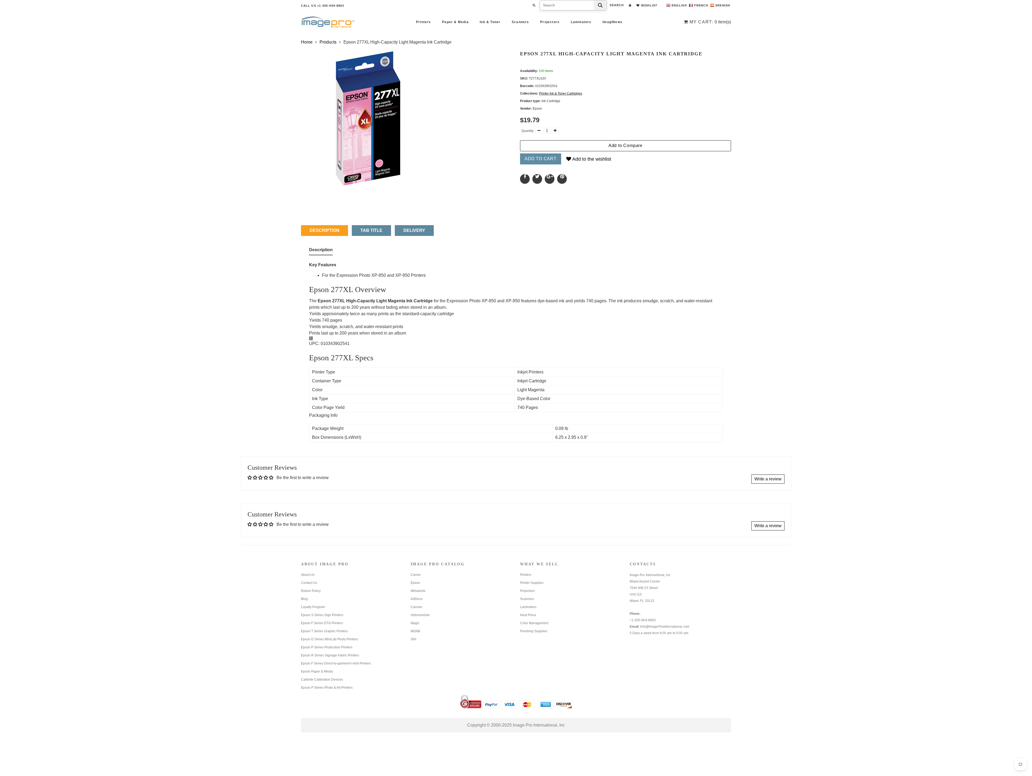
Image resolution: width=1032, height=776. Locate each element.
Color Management (534, 623)
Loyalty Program (313, 607)
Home (307, 42)
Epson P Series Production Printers (326, 647)
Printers (423, 22)
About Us (307, 575)
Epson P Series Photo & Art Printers (327, 687)
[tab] (321, 251)
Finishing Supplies (533, 631)
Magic (415, 623)
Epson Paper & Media (317, 671)
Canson (416, 607)
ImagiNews (612, 22)
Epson (415, 583)
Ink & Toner (490, 22)
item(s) (710, 22)
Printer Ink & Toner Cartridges (560, 93)
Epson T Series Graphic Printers (324, 631)
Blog (304, 599)
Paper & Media (455, 22)
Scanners (520, 22)
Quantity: (527, 131)
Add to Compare (625, 145)
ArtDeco (416, 599)
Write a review (768, 479)
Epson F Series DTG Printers (322, 623)
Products (328, 42)
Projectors (550, 22)
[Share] (525, 179)
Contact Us (309, 583)
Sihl (413, 639)
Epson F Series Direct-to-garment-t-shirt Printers (336, 663)
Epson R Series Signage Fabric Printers (330, 655)
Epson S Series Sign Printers (322, 615)
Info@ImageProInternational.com (664, 626)
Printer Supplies (531, 583)
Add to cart (541, 158)
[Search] (600, 5)
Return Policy (311, 591)
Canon (416, 575)
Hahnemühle (420, 615)
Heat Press (528, 615)
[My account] (630, 5)
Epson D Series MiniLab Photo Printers (329, 639)
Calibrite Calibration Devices (322, 679)
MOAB (415, 631)
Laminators (581, 22)
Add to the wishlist (591, 159)
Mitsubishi (418, 591)
